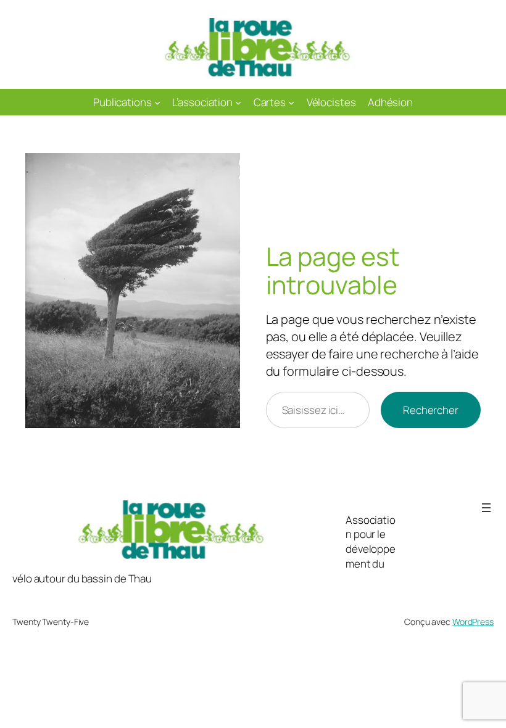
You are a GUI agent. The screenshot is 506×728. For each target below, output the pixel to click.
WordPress (473, 621)
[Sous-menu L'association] (238, 102)
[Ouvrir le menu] (486, 507)
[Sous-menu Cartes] (291, 102)
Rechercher (430, 410)
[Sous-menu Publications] (157, 102)
